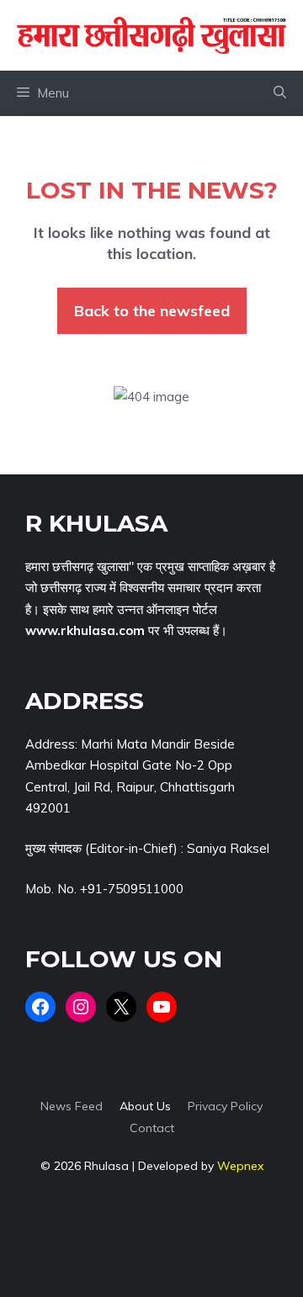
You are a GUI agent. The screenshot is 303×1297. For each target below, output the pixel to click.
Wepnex (240, 1165)
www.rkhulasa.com (85, 630)
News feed (71, 1106)
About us (145, 1106)
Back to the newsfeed (152, 310)
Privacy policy (225, 1106)
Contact (152, 1128)
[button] (280, 93)
